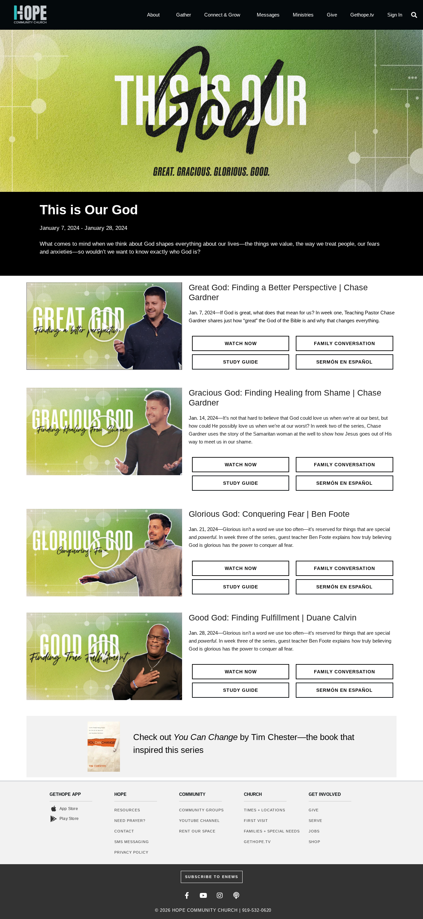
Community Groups (201, 810)
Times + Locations (264, 810)
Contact (124, 831)
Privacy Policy (131, 852)
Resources (127, 810)
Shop (314, 842)
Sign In (394, 15)
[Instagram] (220, 895)
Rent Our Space (197, 831)
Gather (183, 15)
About (153, 15)
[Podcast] (236, 895)
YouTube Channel (199, 821)
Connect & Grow (222, 15)
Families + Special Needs (272, 831)
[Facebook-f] (187, 895)
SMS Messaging (131, 842)
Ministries (303, 15)
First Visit (256, 821)
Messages (268, 15)
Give (332, 15)
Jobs (314, 831)
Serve (315, 821)
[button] (414, 15)
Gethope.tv (362, 15)
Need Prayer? (129, 821)
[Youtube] (203, 895)
